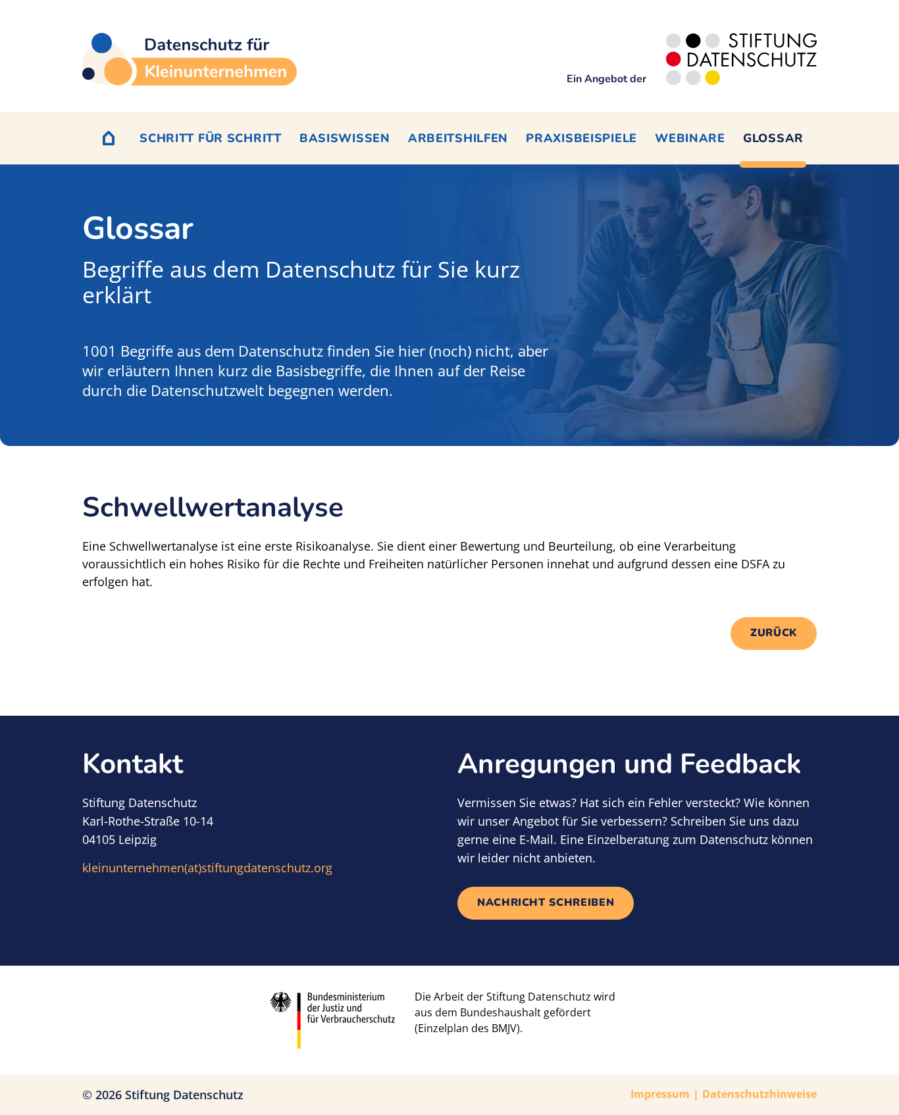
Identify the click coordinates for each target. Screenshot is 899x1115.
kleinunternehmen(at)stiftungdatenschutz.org (207, 868)
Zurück (773, 633)
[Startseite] (189, 59)
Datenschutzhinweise (759, 1094)
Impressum (660, 1094)
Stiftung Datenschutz (184, 1095)
